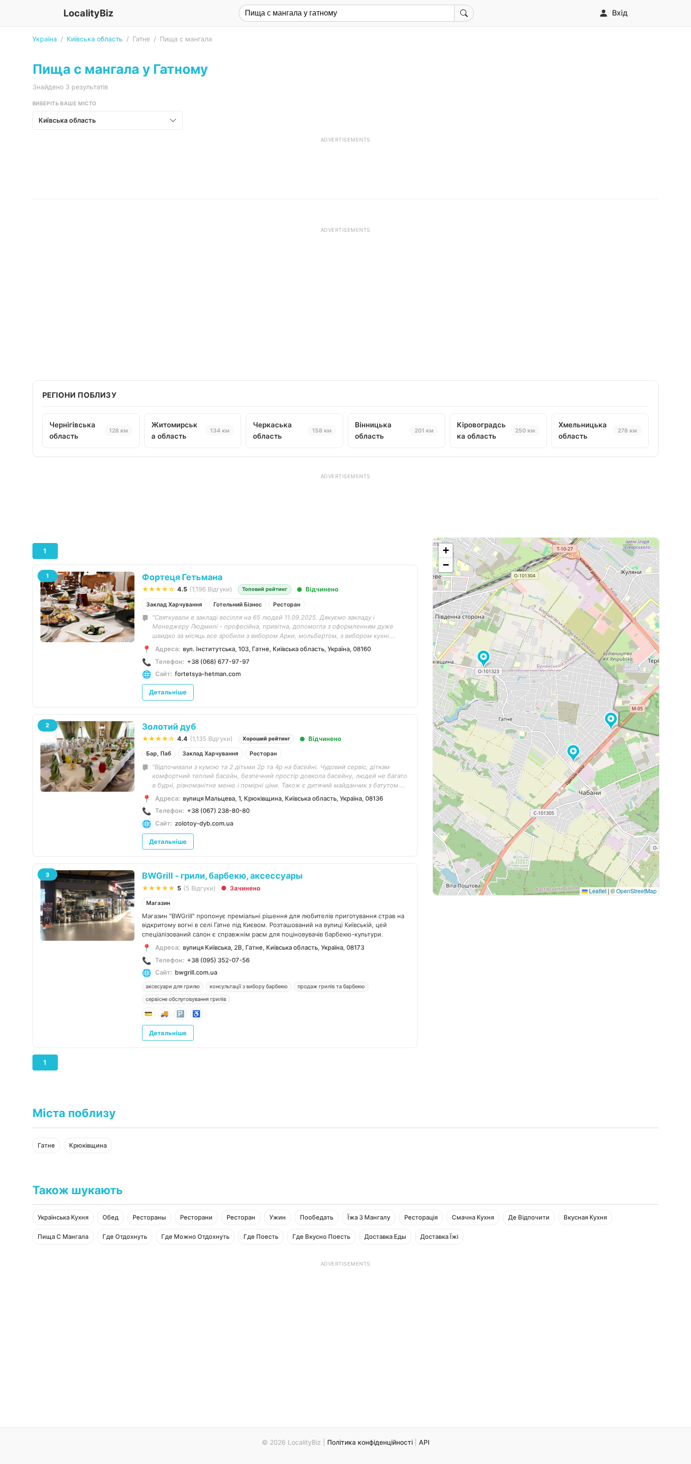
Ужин (277, 1217)
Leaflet (597, 891)
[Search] (464, 13)
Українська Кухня (63, 1217)
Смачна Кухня (473, 1217)
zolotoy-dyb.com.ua (204, 823)
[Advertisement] (345, 164)
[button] (612, 722)
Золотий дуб (169, 727)
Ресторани (196, 1217)
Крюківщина (88, 1145)
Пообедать (316, 1217)
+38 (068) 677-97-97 (218, 661)
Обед (110, 1217)
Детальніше (168, 692)
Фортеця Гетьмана (182, 577)
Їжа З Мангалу (368, 1217)
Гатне (46, 1145)
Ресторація (421, 1217)
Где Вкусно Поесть (321, 1236)
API (424, 1442)
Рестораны (149, 1217)
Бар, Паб (158, 753)
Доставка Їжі (439, 1236)
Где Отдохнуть (124, 1236)
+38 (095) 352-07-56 (218, 960)
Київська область (95, 39)
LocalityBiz (88, 13)
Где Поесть (260, 1236)
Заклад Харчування (174, 604)
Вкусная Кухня (585, 1217)
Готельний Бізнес (237, 604)
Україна (44, 39)
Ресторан (286, 604)
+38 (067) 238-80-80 (218, 810)
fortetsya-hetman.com (208, 673)
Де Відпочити (529, 1217)
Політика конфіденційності (370, 1442)
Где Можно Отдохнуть (195, 1236)
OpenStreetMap (636, 891)
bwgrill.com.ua (196, 972)
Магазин (158, 902)
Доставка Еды (385, 1236)
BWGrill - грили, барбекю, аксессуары (222, 876)
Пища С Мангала (63, 1236)
